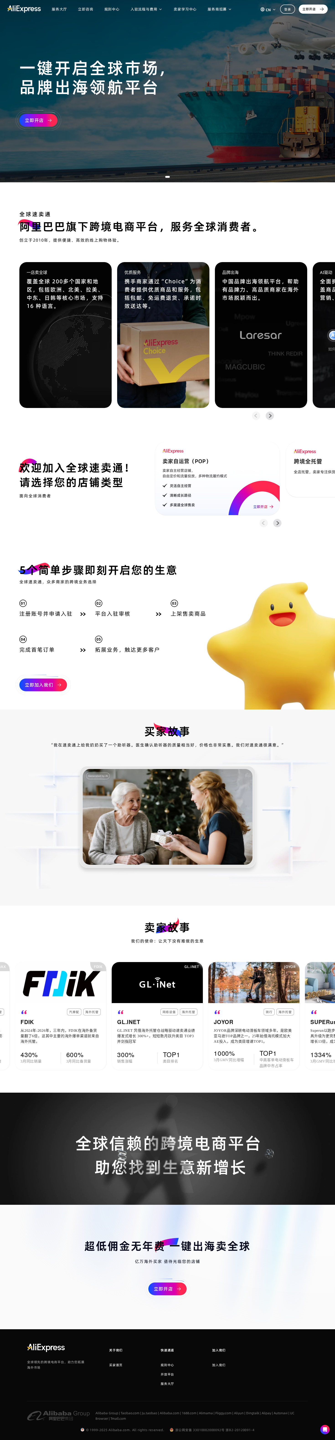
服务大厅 (59, 9)
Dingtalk (252, 1413)
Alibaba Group (106, 1413)
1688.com (189, 1413)
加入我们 (219, 1365)
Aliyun (239, 1413)
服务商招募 (217, 9)
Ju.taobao (149, 1413)
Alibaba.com (169, 1413)
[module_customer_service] (325, 1430)
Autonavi (281, 1413)
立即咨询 (85, 9)
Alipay (266, 1413)
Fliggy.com (223, 1413)
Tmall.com (118, 1418)
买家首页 (116, 1365)
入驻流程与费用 (144, 9)
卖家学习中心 (185, 9)
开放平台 (167, 1374)
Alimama (206, 1413)
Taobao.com (130, 1413)
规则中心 (112, 9)
